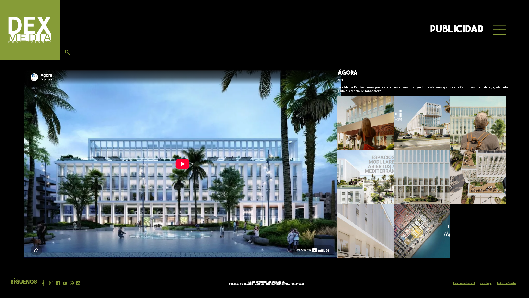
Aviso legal (485, 283)
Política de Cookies (506, 283)
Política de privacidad (464, 283)
